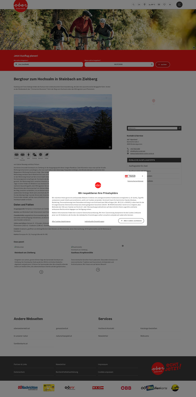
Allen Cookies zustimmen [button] (133, 221)
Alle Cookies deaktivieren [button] (61, 221)
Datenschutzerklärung (135, 181)
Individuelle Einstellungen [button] (94, 221)
